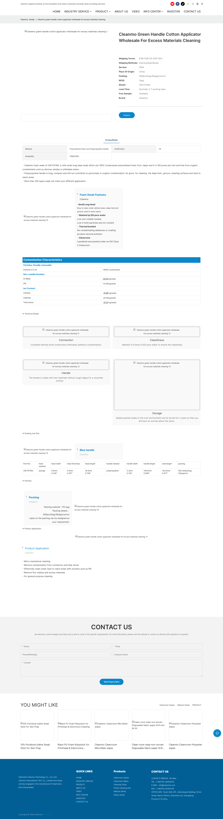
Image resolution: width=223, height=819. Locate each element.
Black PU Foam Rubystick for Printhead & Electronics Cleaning (73, 746)
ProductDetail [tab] (111, 140)
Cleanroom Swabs (167, 705)
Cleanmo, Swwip (27, 19)
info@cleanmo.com (167, 785)
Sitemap (47, 814)
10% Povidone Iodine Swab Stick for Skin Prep (35, 746)
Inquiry (127, 115)
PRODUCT (196, 705)
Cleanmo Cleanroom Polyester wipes (185, 746)
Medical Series (183, 705)
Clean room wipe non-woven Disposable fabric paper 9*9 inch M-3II (148, 746)
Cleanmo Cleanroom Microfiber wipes (106, 746)
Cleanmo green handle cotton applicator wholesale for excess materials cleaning (71, 19)
